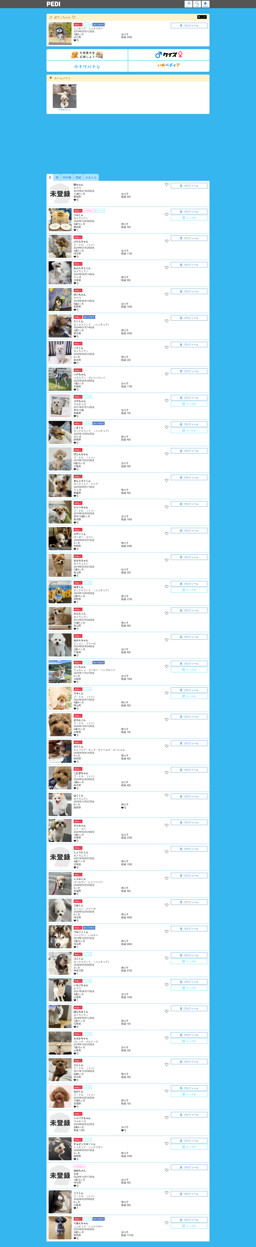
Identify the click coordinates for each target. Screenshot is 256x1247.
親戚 (78, 177)
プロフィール (191, 25)
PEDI (53, 4)
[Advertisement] (128, 144)
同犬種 (67, 177)
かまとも (91, 177)
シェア (203, 17)
